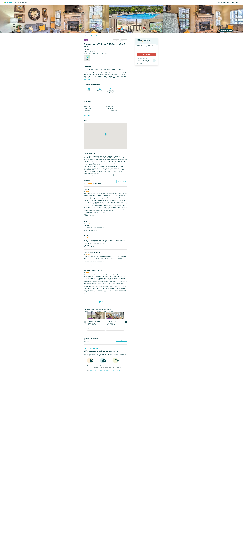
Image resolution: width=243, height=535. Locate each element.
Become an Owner (221, 2)
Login (236, 2)
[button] (146, 49)
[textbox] (24, 2)
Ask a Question (122, 340)
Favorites (232, 2)
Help (228, 2)
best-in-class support (117, 370)
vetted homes (92, 370)
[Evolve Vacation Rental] (8, 3)
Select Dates (146, 54)
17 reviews (148, 42)
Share (124, 40)
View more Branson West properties (95, 35)
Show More (87, 79)
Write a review (122, 181)
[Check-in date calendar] (138, 45)
